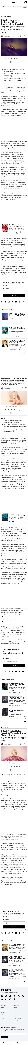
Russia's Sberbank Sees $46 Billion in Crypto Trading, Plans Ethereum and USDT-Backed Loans (17, 315)
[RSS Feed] (23, 996)
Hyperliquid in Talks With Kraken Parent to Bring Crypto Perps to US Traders (17, 329)
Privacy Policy (18, 1018)
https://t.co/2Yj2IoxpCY (7, 616)
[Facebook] (19, 996)
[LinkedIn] (14, 996)
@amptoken (19, 610)
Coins (2, 1007)
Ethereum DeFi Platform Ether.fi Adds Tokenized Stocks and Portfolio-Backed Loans (17, 697)
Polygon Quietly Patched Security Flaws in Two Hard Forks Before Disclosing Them (17, 957)
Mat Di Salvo (7, 36)
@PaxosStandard (9, 612)
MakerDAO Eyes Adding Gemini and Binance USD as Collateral (17, 515)
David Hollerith (8, 744)
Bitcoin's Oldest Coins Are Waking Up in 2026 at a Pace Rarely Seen (16, 970)
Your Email (6, 288)
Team (3, 1014)
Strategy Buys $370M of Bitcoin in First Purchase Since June (17, 945)
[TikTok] (2, 999)
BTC (2, 6)
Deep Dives (3, 1005)
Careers (16, 1020)
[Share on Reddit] (17, 58)
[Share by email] (11, 58)
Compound (4, 442)
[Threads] (10, 996)
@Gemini (20, 608)
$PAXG (3, 612)
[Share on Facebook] (14, 58)
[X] (2, 996)
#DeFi (5, 608)
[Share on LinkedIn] (8, 58)
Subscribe (4, 1037)
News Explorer (5, 1010)
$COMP (19, 612)
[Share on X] (5, 58)
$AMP (14, 610)
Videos (15, 1007)
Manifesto (4, 1016)
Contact (3, 1020)
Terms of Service (18, 1016)
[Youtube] (6, 999)
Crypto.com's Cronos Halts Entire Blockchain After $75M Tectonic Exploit (16, 684)
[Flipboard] (10, 999)
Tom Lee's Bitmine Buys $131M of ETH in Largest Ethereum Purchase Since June (17, 341)
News (15, 1003)
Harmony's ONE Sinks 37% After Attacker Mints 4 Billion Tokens (16, 710)
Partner (3, 1003)
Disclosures (17, 1014)
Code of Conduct (5, 1018)
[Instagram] (6, 996)
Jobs (3, 1022)
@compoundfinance (6, 614)
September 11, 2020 (6, 621)
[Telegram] (14, 999)
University (16, 1005)
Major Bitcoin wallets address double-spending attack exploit (17, 225)
